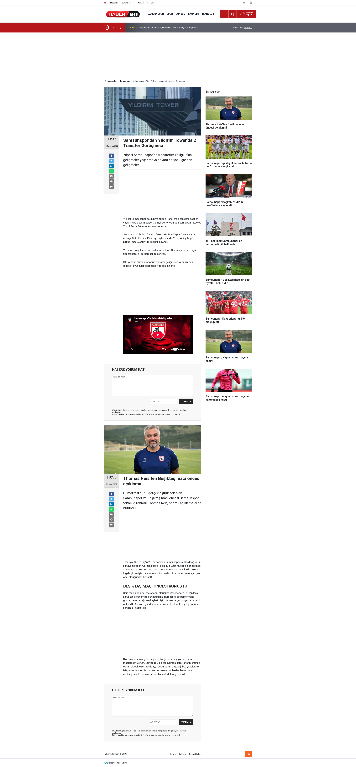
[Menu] (224, 14)
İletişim (182, 754)
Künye (173, 754)
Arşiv (140, 3)
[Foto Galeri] (250, 2)
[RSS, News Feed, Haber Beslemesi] (248, 754)
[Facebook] (111, 156)
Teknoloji (208, 13)
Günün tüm (242, 27)
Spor (170, 13)
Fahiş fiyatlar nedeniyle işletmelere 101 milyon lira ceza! (166, 27)
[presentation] (113, 27)
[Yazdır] (111, 181)
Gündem (181, 13)
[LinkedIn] (111, 166)
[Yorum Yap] (111, 186)
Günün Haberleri (128, 3)
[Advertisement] (178, 56)
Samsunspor (156, 13)
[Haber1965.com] (123, 13)
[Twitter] (111, 161)
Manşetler (114, 3)
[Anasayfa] (105, 3)
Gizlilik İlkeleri (195, 754)
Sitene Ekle (149, 3)
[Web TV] (244, 2)
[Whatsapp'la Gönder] (111, 171)
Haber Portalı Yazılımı (117, 763)
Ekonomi (193, 13)
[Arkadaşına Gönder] (111, 176)
